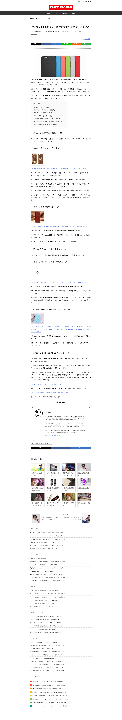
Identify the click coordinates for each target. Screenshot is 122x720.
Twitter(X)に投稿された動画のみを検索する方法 (41, 648)
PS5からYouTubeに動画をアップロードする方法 (42, 542)
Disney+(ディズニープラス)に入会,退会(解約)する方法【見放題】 (46, 622)
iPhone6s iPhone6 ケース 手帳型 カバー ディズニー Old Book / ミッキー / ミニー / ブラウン (59, 168)
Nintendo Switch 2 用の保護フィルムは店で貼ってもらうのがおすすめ (47, 564)
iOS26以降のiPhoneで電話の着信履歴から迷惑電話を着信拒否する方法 (47, 561)
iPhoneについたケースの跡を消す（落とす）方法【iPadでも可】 (46, 590)
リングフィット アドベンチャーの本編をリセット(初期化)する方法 (46, 536)
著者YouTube (57, 435)
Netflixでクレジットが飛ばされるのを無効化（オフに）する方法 (45, 616)
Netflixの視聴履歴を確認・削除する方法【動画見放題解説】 (44, 619)
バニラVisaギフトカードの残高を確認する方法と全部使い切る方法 (46, 655)
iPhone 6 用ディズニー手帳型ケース (46, 110)
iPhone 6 (66, 31)
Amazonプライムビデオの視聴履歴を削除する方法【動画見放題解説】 (49, 692)
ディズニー (34, 34)
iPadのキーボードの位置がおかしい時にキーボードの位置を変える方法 (47, 661)
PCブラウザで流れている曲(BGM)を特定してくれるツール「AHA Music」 (50, 699)
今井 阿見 (87, 39)
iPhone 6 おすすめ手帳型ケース (43, 107)
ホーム (32, 18)
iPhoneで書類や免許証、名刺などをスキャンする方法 (43, 603)
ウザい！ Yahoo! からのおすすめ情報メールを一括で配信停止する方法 (47, 664)
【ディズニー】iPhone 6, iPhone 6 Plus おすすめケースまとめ (49, 392)
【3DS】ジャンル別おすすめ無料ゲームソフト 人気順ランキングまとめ (47, 539)
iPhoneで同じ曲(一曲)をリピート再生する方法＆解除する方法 (45, 600)
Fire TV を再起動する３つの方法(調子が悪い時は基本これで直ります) (47, 651)
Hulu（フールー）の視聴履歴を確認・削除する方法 (42, 629)
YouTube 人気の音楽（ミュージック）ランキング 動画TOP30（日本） (49, 685)
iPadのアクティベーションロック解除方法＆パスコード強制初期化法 (49, 702)
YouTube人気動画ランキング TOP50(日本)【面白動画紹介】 (45, 642)
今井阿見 (48, 412)
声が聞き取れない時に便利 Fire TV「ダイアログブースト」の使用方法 (47, 568)
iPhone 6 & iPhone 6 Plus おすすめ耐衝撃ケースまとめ (47, 384)
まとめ (72, 31)
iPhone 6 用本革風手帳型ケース (45, 113)
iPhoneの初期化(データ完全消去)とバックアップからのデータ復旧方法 (47, 597)
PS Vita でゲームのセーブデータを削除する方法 (41, 571)
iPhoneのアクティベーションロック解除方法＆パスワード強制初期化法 (47, 593)
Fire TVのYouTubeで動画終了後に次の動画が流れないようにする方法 (49, 688)
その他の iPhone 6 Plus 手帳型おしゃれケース (49, 121)
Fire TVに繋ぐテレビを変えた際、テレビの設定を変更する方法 (47, 681)
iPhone (39, 18)
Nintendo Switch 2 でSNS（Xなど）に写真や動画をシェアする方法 (46, 574)
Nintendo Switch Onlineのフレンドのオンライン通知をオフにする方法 (49, 695)
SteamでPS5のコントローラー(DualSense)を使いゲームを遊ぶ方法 (46, 545)
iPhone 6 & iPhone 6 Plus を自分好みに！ (46, 124)
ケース (84, 31)
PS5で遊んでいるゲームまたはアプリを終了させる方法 (43, 548)
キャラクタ (78, 31)
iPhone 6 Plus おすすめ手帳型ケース (44, 116)
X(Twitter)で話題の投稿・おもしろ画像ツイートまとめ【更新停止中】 (47, 670)
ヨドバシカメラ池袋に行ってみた (38, 558)
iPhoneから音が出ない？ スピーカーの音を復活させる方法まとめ (46, 606)
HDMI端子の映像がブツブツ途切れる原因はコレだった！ (44, 658)
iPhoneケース (48, 18)
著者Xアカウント (49, 435)
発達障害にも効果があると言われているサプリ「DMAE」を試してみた (47, 645)
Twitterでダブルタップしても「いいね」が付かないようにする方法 (46, 667)
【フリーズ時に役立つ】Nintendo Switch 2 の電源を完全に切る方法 (47, 580)
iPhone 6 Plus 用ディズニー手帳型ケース (47, 118)
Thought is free (70, 716)
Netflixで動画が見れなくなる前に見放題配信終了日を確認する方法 (46, 626)
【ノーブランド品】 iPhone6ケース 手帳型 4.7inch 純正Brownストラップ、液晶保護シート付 (59, 226)
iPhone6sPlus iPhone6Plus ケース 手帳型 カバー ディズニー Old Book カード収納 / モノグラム (60, 282)
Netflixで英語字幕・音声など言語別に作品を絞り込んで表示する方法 (47, 632)
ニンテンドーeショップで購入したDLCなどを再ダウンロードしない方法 (47, 577)
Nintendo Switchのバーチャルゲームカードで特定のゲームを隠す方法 (49, 706)
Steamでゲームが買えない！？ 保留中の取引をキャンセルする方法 (46, 532)
